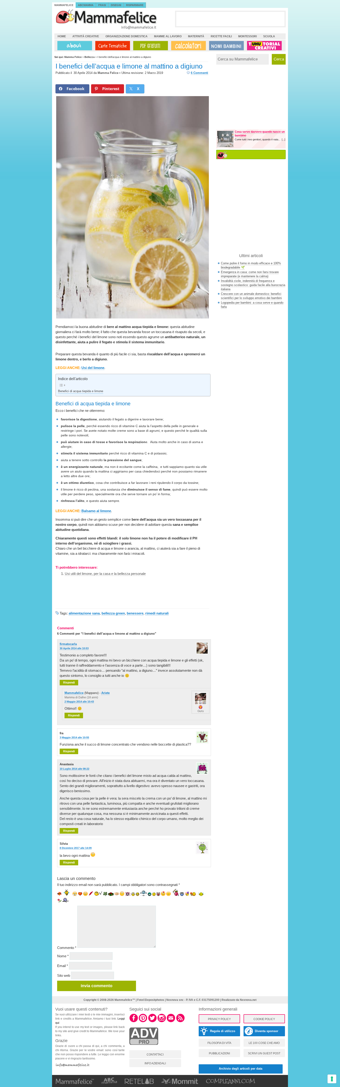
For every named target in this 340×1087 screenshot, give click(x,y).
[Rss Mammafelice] (180, 1021)
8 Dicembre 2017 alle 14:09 (76, 848)
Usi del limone (92, 368)
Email (62, 966)
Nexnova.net (248, 1000)
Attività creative (85, 36)
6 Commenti (199, 73)
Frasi (102, 5)
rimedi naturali (157, 613)
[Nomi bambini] (225, 45)
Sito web (63, 975)
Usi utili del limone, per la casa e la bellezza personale (105, 574)
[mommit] (143, 1047)
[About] (73, 45)
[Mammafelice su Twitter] (152, 1021)
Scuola (269, 36)
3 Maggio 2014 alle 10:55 (74, 737)
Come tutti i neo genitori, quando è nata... (258, 139)
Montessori (247, 36)
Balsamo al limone (96, 511)
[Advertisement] (230, 19)
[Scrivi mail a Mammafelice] (171, 1021)
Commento (66, 948)
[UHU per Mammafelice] (264, 45)
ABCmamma (85, 5)
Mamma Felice (108, 73)
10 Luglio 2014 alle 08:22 (74, 768)
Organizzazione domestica (126, 36)
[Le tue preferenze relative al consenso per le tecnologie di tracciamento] (332, 1078)
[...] (283, 139)
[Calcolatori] (187, 45)
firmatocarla (68, 644)
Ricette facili (221, 36)
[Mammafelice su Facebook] (133, 1021)
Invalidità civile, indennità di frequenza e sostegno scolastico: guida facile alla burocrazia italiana (253, 285)
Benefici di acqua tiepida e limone (80, 391)
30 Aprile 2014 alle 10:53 (74, 648)
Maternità (196, 36)
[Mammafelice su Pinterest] (143, 1021)
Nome (63, 956)
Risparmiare (134, 5)
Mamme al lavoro (168, 36)
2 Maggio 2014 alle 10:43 (79, 701)
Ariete (105, 693)
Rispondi (69, 682)
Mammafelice (63, 5)
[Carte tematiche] (111, 45)
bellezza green (113, 613)
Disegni (116, 5)
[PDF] (149, 45)
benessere (135, 613)
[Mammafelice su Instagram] (161, 1021)
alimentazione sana (84, 613)
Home (62, 36)
